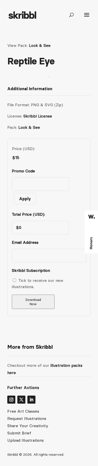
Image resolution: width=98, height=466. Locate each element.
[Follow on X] (21, 400)
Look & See (40, 45)
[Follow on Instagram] (11, 400)
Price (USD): (23, 148)
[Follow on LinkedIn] (31, 400)
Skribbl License (37, 116)
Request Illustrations (26, 418)
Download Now (33, 302)
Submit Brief (19, 432)
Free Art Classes (23, 411)
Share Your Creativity (27, 425)
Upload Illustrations (25, 440)
